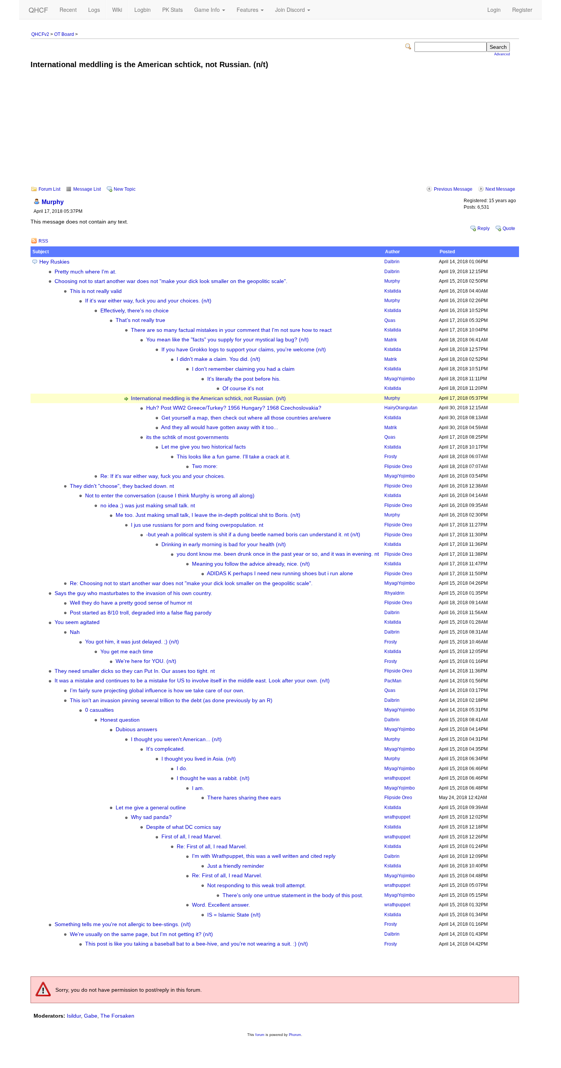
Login (494, 9)
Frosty (390, 456)
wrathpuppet (397, 778)
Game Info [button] (207, 9)
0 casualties (99, 710)
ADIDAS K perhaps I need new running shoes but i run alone (280, 573)
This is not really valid (96, 291)
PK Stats (172, 9)
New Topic (124, 189)
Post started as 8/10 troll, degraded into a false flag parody (140, 613)
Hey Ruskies (54, 262)
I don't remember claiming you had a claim (243, 369)
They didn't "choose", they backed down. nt (122, 486)
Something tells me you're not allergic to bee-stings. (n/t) (123, 924)
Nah (75, 632)
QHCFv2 (40, 34)
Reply (483, 228)
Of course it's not (242, 388)
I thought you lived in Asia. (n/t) (198, 759)
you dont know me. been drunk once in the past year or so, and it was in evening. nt (278, 554)
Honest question (120, 720)
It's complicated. (165, 749)
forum (259, 1035)
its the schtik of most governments (187, 437)
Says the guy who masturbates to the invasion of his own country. (133, 593)
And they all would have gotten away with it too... (219, 427)
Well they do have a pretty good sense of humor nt (131, 603)
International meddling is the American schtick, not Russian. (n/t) (208, 398)
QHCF (38, 9)
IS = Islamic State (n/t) (234, 915)
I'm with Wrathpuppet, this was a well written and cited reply (263, 856)
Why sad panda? (151, 817)
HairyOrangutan (401, 407)
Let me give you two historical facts (203, 447)
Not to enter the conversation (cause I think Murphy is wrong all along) (170, 496)
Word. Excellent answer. (221, 905)
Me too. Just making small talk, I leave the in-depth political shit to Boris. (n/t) (208, 515)
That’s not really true (140, 320)
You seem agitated (77, 622)
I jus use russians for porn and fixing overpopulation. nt (197, 525)
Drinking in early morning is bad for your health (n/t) (223, 544)
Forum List (49, 189)
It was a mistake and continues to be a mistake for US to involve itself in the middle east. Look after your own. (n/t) (192, 681)
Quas (389, 320)
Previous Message (453, 189)
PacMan (392, 681)
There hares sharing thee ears (244, 798)
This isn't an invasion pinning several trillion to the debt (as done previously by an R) (171, 700)
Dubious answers (136, 729)
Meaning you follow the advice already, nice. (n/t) (251, 564)
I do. (182, 768)
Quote (509, 228)
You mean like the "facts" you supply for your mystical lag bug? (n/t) (227, 340)
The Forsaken (117, 1016)
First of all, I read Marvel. (191, 837)
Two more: (205, 466)
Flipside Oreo (398, 466)
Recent (68, 9)
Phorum (295, 1035)
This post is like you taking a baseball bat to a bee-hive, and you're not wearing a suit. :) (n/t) (196, 944)
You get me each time (126, 652)
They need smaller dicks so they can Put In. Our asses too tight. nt (135, 671)
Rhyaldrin (394, 593)
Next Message (500, 189)
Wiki (117, 9)
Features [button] (248, 9)
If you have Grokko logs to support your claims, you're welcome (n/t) (243, 349)
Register (522, 9)
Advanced (502, 54)
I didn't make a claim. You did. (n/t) (218, 359)
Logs (94, 9)
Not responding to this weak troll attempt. (256, 885)
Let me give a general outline (151, 808)
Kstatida (392, 291)
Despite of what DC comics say (183, 827)
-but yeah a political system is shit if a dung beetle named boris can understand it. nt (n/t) (253, 534)
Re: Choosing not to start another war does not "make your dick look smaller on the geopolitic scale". (191, 583)
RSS (43, 241)
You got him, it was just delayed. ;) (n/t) (132, 642)
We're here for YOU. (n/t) (146, 661)
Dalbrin (392, 261)
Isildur (74, 1016)
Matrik (390, 340)
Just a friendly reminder (235, 866)
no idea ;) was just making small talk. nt (147, 505)
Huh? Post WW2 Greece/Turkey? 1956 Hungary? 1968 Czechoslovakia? (233, 408)
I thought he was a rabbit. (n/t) (213, 778)
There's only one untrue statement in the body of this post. (292, 895)
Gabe (90, 1016)
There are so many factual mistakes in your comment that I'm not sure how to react (231, 330)
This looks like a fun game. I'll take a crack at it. (233, 457)
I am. (198, 788)
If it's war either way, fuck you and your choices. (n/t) (148, 301)
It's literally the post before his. (243, 379)
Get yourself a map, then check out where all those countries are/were (246, 418)
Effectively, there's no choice (134, 311)
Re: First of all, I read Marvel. (212, 846)
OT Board (64, 34)
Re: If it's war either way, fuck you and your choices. (162, 476)
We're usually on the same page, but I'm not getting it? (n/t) (141, 934)
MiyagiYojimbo (399, 378)
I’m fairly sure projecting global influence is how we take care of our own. (157, 690)
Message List (87, 189)
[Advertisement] (275, 132)
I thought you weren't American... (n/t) (176, 739)
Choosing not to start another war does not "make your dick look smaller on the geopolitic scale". (171, 281)
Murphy (53, 201)
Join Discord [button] (290, 9)
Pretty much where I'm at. (85, 272)
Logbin (142, 9)
